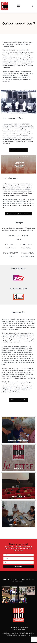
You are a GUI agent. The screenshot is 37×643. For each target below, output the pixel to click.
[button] (18, 6)
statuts (7, 143)
